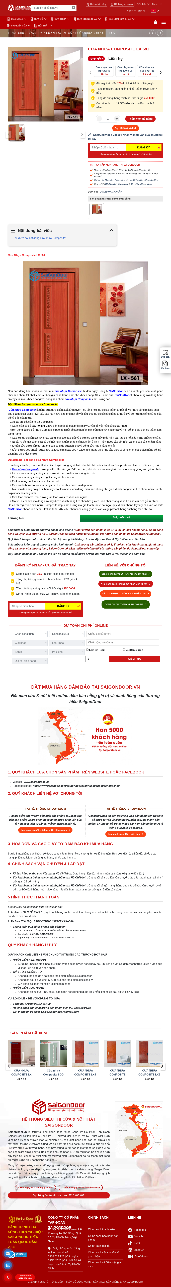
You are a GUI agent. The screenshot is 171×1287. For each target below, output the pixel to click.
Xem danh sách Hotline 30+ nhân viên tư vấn (124, 584)
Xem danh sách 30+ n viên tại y (124, 834)
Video (130, 10)
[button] (8, 1253)
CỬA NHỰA (17, 19)
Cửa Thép (60, 19)
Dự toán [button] (165, 368)
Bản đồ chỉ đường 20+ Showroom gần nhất (124, 574)
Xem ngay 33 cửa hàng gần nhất (36, 1187)
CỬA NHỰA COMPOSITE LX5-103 (85, 1072)
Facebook (140, 1229)
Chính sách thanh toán (101, 1229)
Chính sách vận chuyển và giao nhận (103, 1254)
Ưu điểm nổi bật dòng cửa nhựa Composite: (40, 238)
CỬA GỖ (38, 19)
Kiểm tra (134, 658)
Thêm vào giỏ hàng (140, 118)
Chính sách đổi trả (99, 1245)
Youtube (139, 1236)
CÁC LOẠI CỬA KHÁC (120, 19)
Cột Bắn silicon (134, 649)
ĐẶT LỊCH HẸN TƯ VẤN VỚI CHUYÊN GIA (124, 593)
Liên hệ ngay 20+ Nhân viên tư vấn (82, 1187)
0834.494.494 (128, 128)
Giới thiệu (141, 4)
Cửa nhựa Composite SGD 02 (53, 1072)
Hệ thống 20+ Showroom (116, 184)
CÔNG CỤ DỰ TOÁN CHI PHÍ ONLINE (124, 604)
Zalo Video (140, 1256)
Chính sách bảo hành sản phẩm (103, 1238)
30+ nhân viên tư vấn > (141, 184)
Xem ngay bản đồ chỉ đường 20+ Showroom (44, 830)
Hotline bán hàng (98, 4)
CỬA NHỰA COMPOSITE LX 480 (21, 1072)
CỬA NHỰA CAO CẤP (60, 33)
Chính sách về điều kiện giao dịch (105, 1264)
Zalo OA (139, 1249)
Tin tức (155, 4)
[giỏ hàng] (155, 22)
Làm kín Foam (97, 649)
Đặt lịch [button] (165, 357)
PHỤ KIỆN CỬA (19, 25)
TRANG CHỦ (16, 33)
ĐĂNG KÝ (143, 147)
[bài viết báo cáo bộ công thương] (25, 1254)
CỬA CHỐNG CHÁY (87, 19)
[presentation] (8, 134)
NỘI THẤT (43, 25)
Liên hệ (141, 10)
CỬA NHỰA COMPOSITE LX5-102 (149, 1072)
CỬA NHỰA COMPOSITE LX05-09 (118, 1072)
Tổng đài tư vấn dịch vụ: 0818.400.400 (61, 1195)
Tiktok (136, 1243)
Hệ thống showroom (123, 4)
